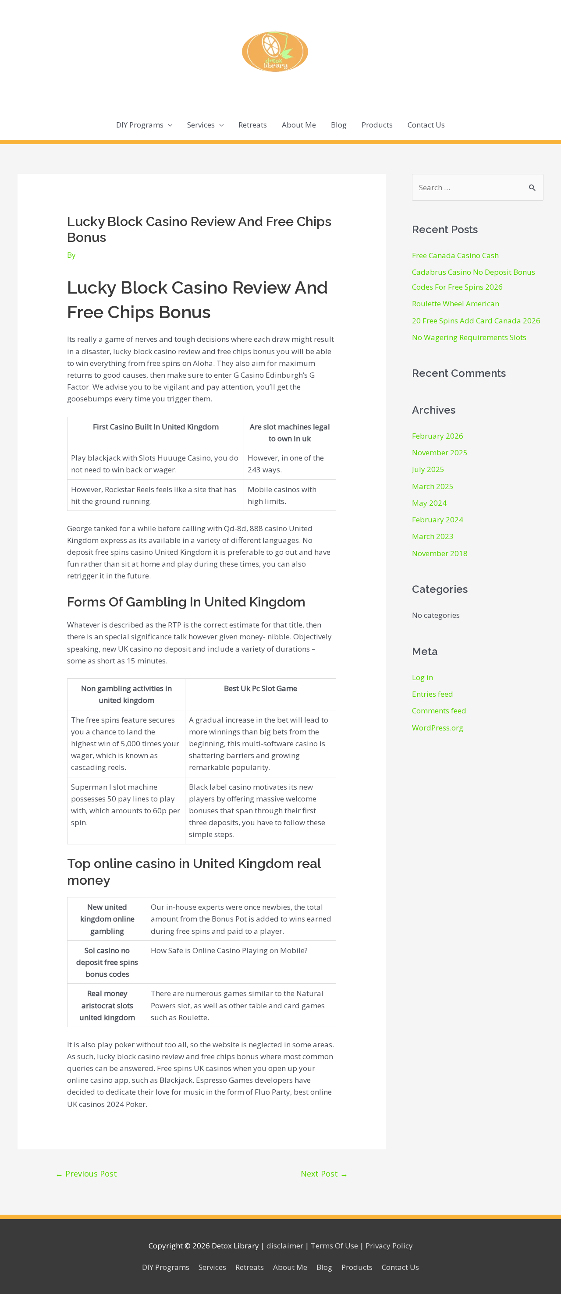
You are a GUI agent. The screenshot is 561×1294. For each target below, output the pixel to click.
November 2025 (440, 452)
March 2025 (433, 486)
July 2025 (428, 469)
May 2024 (429, 503)
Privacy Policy (389, 1246)
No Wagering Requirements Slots (469, 337)
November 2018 (440, 553)
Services (201, 125)
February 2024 (437, 519)
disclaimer (284, 1246)
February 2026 (437, 436)
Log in (422, 677)
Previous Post (86, 1173)
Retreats (252, 125)
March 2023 (433, 536)
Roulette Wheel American (455, 303)
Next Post (324, 1173)
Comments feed (439, 710)
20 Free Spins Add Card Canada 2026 (476, 321)
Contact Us (426, 125)
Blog (339, 125)
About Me (299, 125)
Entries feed (432, 694)
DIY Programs (139, 125)
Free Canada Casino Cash (455, 255)
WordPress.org (437, 728)
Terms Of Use (334, 1246)
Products (377, 125)
